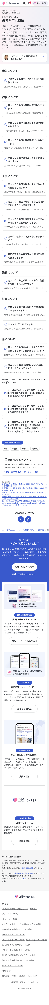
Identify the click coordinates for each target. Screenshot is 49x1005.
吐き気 (35, 448)
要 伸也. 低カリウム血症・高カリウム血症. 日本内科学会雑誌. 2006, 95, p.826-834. (24, 498)
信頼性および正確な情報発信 (23, 873)
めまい (25, 448)
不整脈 (15, 448)
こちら (23, 879)
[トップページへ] (24, 898)
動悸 (6, 448)
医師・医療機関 (27, 868)
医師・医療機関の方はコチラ (24, 574)
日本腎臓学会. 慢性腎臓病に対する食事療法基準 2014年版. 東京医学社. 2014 (24, 489)
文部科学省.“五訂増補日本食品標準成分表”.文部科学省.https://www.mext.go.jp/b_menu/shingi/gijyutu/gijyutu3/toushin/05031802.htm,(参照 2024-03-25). (24, 503)
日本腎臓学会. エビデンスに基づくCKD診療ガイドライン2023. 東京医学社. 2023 (24, 485)
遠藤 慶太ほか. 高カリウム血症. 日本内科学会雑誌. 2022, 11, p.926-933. (24, 493)
